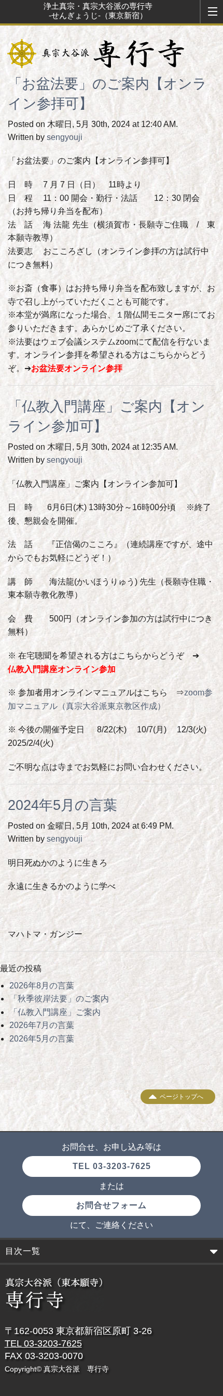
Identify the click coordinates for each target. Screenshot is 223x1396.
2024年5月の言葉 (62, 805)
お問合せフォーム (111, 1205)
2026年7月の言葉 (41, 1025)
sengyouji (64, 137)
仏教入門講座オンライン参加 (62, 669)
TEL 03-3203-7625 (112, 1166)
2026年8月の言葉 (41, 985)
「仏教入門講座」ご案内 (55, 1012)
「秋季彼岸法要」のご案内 (59, 998)
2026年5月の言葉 (41, 1038)
